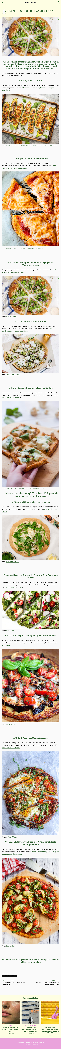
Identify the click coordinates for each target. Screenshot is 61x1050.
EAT (3, 8)
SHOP (10, 1025)
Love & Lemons (11, 316)
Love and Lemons (12, 561)
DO (26, 1025)
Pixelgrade (35, 1044)
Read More (11, 1033)
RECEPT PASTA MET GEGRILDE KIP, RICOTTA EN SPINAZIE (47, 983)
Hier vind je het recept (11, 397)
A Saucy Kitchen (11, 837)
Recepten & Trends (9, 975)
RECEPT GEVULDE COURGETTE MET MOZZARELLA (13, 983)
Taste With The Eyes (10, 724)
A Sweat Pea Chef (11, 488)
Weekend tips (32, 1025)
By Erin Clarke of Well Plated (15, 145)
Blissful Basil (10, 631)
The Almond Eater (12, 374)
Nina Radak (4, 13)
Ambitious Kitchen (11, 248)
